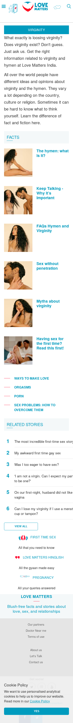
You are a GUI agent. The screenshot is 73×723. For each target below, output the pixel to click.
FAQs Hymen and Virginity (52, 228)
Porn (19, 396)
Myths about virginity (48, 303)
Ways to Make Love (31, 378)
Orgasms (22, 387)
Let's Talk (36, 656)
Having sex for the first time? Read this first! (50, 343)
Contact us (36, 662)
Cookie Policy (40, 701)
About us (36, 650)
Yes (36, 711)
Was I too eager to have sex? (36, 464)
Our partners (36, 624)
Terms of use (36, 636)
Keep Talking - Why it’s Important (49, 192)
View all (21, 526)
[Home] (35, 10)
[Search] (68, 6)
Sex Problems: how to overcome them (34, 407)
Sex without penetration (47, 266)
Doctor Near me (36, 630)
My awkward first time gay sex (37, 452)
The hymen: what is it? (52, 153)
